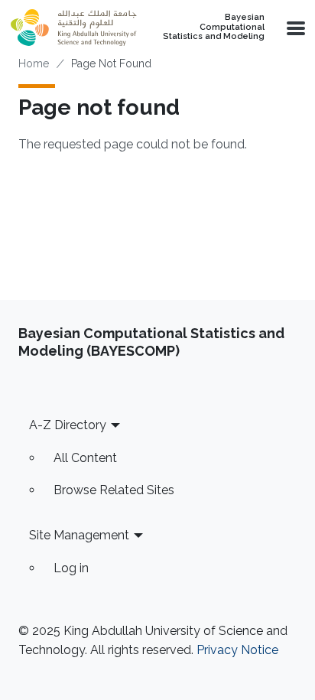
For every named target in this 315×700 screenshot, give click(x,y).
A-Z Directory (67, 425)
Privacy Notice (237, 650)
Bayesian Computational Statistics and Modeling (214, 27)
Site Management (79, 535)
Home (33, 63)
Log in (71, 568)
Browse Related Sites (114, 490)
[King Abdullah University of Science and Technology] (73, 27)
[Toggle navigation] (294, 27)
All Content (85, 458)
